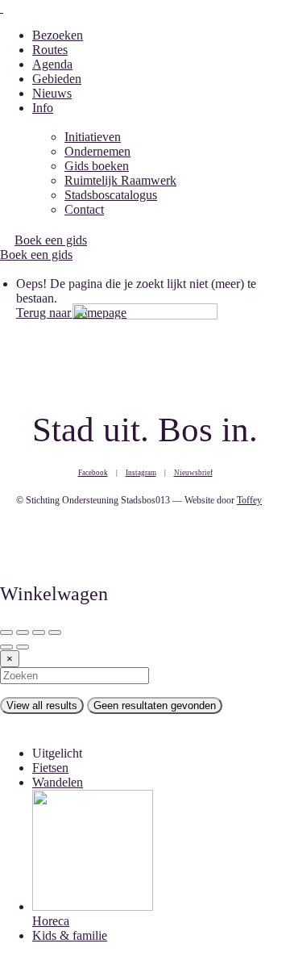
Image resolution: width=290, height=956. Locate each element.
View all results (41, 705)
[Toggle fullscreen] (38, 632)
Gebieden (56, 79)
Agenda (52, 64)
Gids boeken (96, 166)
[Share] (22, 632)
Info (42, 108)
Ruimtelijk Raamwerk (120, 180)
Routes (50, 49)
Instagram (141, 473)
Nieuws (52, 93)
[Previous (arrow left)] (6, 647)
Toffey (249, 500)
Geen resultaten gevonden (154, 705)
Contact (84, 209)
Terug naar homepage (71, 312)
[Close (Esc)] (6, 632)
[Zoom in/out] (54, 632)
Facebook (93, 473)
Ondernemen (97, 151)
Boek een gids (36, 254)
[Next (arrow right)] (22, 647)
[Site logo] (1, 8)
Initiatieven (92, 137)
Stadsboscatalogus (110, 195)
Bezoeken (57, 35)
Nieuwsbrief (193, 473)
